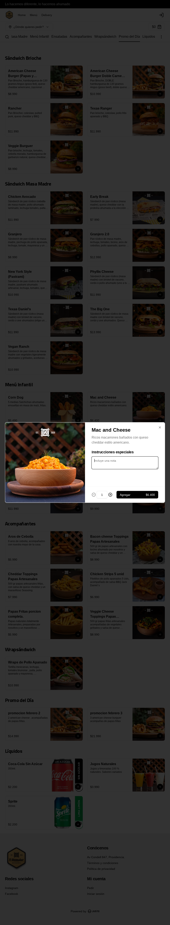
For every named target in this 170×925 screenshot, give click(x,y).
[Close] (160, 427)
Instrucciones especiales (113, 452)
